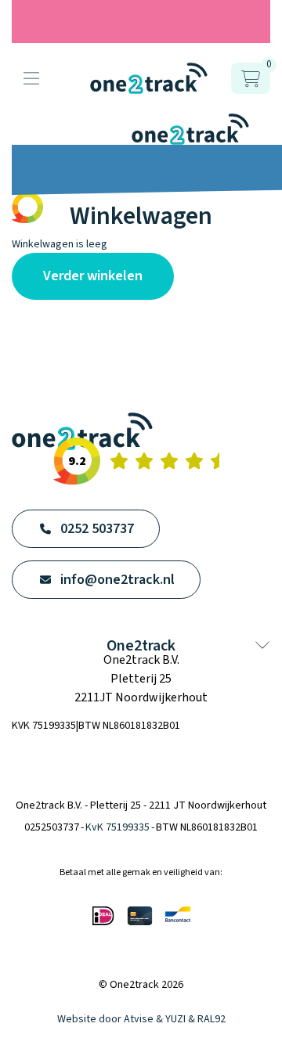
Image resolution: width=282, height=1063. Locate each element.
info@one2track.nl (117, 579)
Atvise (139, 1019)
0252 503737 (97, 529)
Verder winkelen (93, 276)
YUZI (175, 1019)
